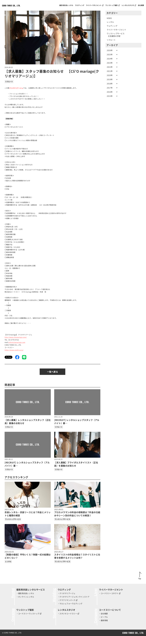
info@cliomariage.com (16, 342)
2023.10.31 (28, 513)
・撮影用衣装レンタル (25, 593)
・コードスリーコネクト (108, 593)
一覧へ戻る (52, 372)
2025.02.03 (28, 555)
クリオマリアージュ (16, 88)
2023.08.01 (77, 513)
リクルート (9, 81)
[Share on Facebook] (17, 357)
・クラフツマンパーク (66, 600)
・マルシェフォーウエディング (70, 603)
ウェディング (112, 26)
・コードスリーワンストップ (27, 613)
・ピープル (103, 617)
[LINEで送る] (24, 357)
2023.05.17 (77, 555)
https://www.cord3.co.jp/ (14, 350)
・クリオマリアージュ (66, 593)
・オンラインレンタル (25, 597)
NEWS (109, 18)
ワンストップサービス (13, 519)
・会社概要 (103, 613)
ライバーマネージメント (116, 30)
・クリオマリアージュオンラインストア (73, 597)
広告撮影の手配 (114, 36)
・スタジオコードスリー (67, 613)
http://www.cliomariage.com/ (16, 337)
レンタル (8, 561)
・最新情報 (103, 620)
